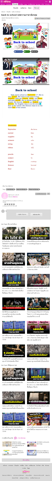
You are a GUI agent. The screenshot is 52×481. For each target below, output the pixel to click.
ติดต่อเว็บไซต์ (15, 478)
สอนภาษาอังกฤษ (21, 189)
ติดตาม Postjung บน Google (43, 18)
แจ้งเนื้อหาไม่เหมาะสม (35, 478)
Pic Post (38, 4)
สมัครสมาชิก (36, 214)
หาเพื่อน (21, 4)
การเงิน (24, 468)
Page (28, 468)
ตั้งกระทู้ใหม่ (26, 460)
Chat (25, 4)
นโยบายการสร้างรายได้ (39, 475)
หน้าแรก (3, 4)
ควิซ (43, 4)
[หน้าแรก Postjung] (7, 1)
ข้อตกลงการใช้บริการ (7, 475)
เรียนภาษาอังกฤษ (33, 189)
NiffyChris (15, 196)
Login (22, 214)
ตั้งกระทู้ (36, 8)
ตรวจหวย (8, 4)
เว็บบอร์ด (15, 4)
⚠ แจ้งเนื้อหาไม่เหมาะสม (41, 193)
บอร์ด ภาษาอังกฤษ (16, 11)
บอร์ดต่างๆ (23, 8)
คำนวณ (47, 4)
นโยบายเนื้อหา (29, 475)
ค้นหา (29, 8)
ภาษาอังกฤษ (10, 189)
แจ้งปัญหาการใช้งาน (24, 478)
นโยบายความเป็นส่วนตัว (18, 475)
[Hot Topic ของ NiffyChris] (4, 198)
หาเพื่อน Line (31, 4)
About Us (48, 475)
